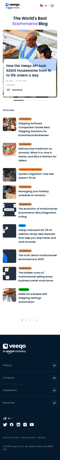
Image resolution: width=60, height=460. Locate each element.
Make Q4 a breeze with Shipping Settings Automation (32, 298)
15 (37, 320)
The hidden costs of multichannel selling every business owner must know (35, 276)
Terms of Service (11, 437)
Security (42, 437)
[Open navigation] (52, 6)
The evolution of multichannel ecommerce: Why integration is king (37, 212)
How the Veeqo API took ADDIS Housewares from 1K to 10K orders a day (28, 70)
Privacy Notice (28, 437)
